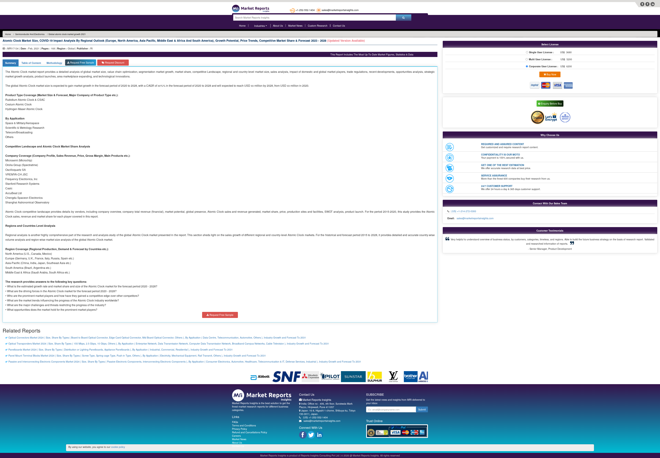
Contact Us (339, 25)
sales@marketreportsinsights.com (340, 10)
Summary (10, 63)
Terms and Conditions (244, 425)
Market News (295, 25)
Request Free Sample (81, 62)
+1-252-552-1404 (305, 10)
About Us (278, 25)
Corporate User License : (544, 66)
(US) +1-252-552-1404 (315, 417)
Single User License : (542, 52)
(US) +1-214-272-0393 (463, 211)
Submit (422, 409)
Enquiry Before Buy (551, 103)
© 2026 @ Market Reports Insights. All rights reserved (370, 455)
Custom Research (317, 25)
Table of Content (31, 63)
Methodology (54, 63)
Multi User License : (541, 59)
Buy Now (551, 74)
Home (242, 25)
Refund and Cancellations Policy (249, 432)
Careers (236, 435)
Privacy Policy (239, 429)
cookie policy (118, 447)
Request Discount (114, 62)
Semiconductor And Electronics (30, 34)
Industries (259, 25)
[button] (461, 243)
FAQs (235, 422)
